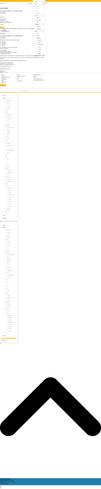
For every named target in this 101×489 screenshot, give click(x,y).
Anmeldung (10, 22)
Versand (3, 20)
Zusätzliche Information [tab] (6, 31)
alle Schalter (14, 28)
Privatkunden (31, 28)
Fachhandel (19, 28)
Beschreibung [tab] (4, 30)
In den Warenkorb (2, 27)
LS (27, 28)
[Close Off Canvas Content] (0, 221)
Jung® (22, 28)
